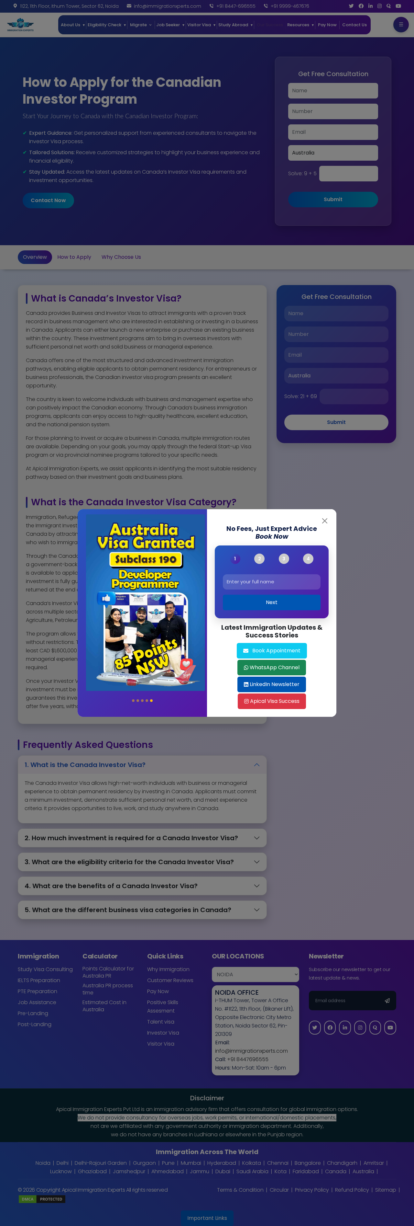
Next (272, 602)
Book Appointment (276, 650)
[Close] (325, 521)
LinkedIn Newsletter (275, 684)
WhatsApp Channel (275, 667)
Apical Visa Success (275, 701)
